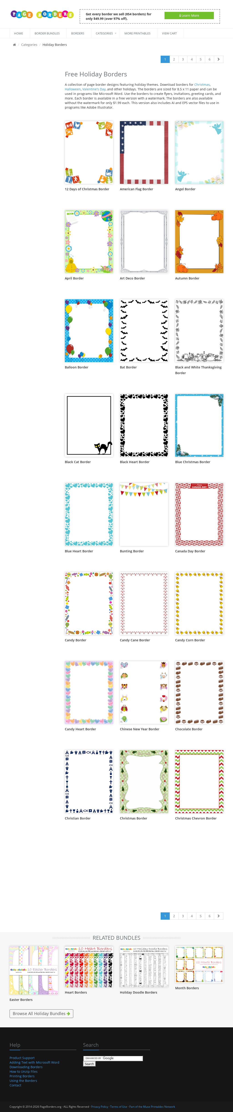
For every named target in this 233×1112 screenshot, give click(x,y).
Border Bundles (47, 33)
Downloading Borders (26, 1067)
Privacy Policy (99, 1107)
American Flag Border (136, 189)
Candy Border (75, 640)
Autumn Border (187, 278)
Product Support (22, 1058)
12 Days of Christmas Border (87, 189)
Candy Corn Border (190, 640)
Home (18, 33)
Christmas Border (133, 818)
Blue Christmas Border (192, 462)
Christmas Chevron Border (196, 818)
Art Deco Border (132, 278)
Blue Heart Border (79, 551)
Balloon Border (76, 367)
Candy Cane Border (135, 640)
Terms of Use (118, 1107)
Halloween (73, 89)
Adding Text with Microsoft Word (34, 1062)
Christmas (202, 84)
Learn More (190, 15)
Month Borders (187, 988)
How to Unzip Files (24, 1071)
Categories (104, 33)
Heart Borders (76, 992)
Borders (77, 33)
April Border (74, 278)
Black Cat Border (78, 462)
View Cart (169, 33)
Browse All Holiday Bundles (40, 1013)
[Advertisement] (34, 137)
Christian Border (78, 818)
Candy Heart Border (80, 729)
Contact (15, 1085)
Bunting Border (132, 551)
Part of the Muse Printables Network (152, 1107)
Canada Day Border (190, 551)
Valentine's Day (94, 89)
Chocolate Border (189, 729)
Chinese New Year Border (139, 729)
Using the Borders (23, 1080)
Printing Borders (22, 1076)
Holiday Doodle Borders (138, 992)
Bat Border (128, 367)
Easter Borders (21, 999)
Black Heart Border (134, 462)
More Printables (137, 33)
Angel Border (185, 189)
